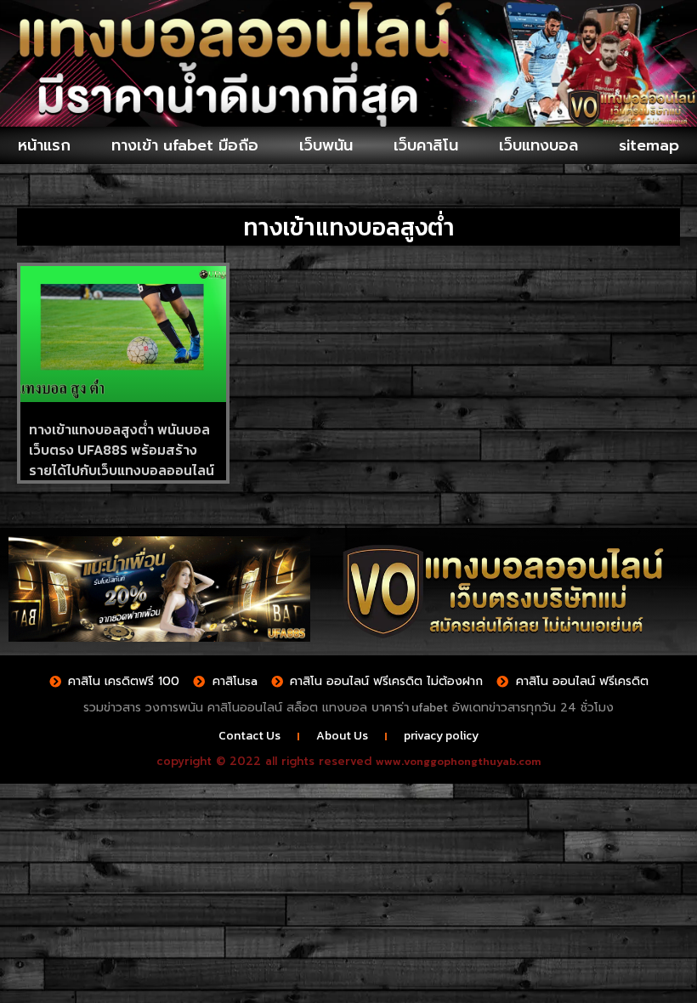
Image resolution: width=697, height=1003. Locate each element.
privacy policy (441, 736)
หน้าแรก (44, 145)
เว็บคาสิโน (426, 145)
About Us (342, 736)
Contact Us (249, 736)
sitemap (649, 145)
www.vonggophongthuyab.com (458, 761)
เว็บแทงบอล (538, 145)
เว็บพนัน (326, 145)
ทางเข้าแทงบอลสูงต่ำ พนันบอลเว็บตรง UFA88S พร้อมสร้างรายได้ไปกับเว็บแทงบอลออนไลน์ (121, 449)
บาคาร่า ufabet (409, 708)
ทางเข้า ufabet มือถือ (184, 145)
